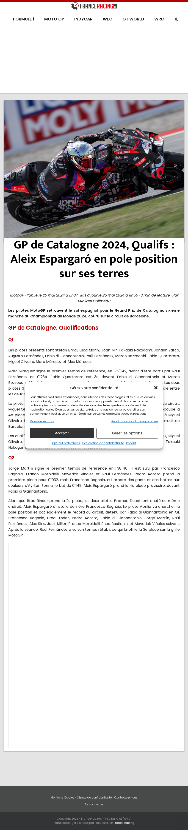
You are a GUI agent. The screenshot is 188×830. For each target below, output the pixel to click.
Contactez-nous (126, 797)
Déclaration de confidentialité (103, 443)
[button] (156, 387)
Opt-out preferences (66, 443)
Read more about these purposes (134, 421)
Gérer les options (127, 433)
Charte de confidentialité (94, 797)
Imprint (131, 443)
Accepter (62, 433)
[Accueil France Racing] (94, 6)
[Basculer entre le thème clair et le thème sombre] (177, 19)
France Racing (124, 823)
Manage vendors (42, 421)
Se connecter (94, 804)
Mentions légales (62, 797)
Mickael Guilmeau (94, 301)
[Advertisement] (94, 61)
